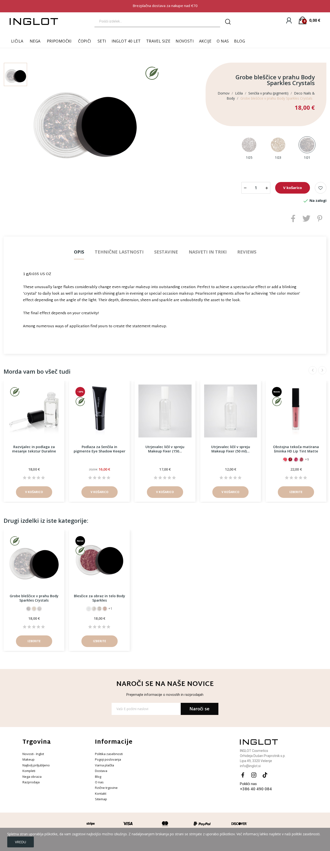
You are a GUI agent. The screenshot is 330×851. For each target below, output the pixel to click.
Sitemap (101, 799)
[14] (296, 459)
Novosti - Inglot (33, 754)
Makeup (28, 759)
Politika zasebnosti (109, 754)
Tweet (306, 218)
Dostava (101, 771)
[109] (105, 609)
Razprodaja (31, 782)
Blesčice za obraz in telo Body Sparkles (99, 598)
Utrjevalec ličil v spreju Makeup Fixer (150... (164, 449)
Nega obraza (32, 776)
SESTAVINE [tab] (166, 252)
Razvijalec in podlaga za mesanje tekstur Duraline (34, 449)
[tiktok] (265, 775)
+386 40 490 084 (256, 788)
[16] (301, 459)
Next (322, 370)
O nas (99, 782)
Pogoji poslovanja (108, 759)
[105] (249, 145)
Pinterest (319, 218)
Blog (98, 776)
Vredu (20, 842)
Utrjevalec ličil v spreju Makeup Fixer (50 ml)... (230, 449)
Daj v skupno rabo (293, 218)
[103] (278, 145)
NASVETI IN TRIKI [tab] (208, 252)
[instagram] (254, 775)
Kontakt (100, 793)
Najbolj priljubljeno (36, 765)
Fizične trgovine (106, 787)
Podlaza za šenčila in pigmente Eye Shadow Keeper (99, 449)
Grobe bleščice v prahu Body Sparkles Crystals (34, 598)
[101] (307, 145)
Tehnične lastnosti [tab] (119, 252)
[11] (285, 459)
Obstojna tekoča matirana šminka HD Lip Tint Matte (296, 449)
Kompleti (28, 771)
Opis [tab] (79, 252)
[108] (99, 609)
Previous (312, 370)
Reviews (246, 252)
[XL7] (89, 609)
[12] (290, 459)
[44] (94, 609)
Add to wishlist (320, 188)
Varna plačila (104, 765)
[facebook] (243, 775)
